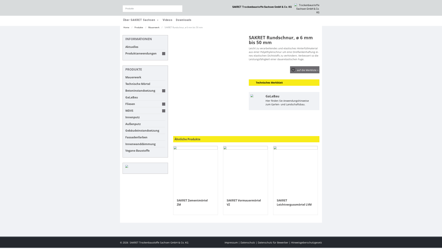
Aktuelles (131, 47)
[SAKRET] (306, 8)
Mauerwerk (153, 27)
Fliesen (130, 104)
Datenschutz (248, 242)
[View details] (196, 170)
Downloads (183, 20)
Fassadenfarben (136, 137)
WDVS (129, 111)
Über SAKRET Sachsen (139, 20)
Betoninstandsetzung (140, 91)
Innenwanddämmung (140, 144)
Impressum (231, 242)
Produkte (138, 27)
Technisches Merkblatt (269, 82)
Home (126, 27)
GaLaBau (131, 97)
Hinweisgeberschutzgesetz (306, 242)
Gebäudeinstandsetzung (142, 130)
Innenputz (132, 117)
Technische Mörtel (137, 84)
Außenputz (133, 124)
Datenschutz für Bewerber (273, 242)
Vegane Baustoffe (137, 151)
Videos (167, 20)
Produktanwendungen (141, 53)
